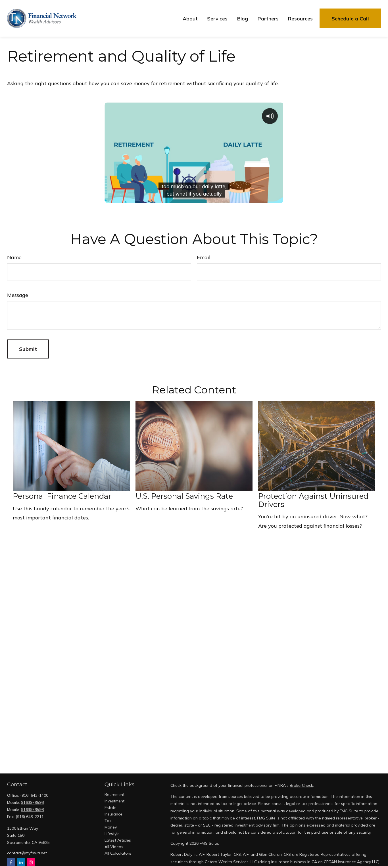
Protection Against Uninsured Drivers (313, 500)
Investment (114, 801)
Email (203, 257)
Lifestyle (112, 833)
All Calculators (118, 853)
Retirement (114, 794)
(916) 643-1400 (34, 795)
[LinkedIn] (21, 862)
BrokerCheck (301, 785)
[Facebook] (11, 862)
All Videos (114, 846)
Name (14, 257)
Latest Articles (118, 840)
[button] (190, 18)
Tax (108, 820)
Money (111, 827)
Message (17, 295)
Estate (110, 807)
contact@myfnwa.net (27, 852)
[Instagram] (31, 862)
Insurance (113, 814)
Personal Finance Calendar (62, 496)
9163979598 (32, 802)
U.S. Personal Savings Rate (184, 496)
